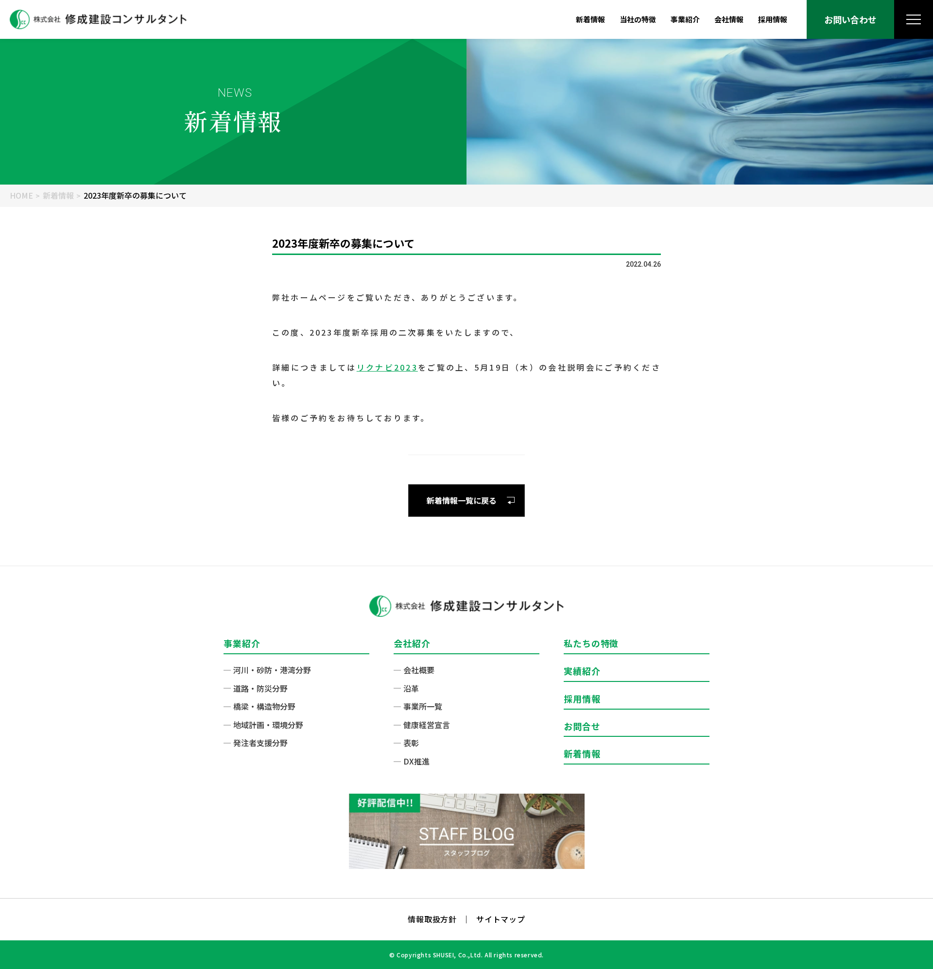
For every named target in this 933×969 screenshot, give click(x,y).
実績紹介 (582, 670)
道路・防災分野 (260, 688)
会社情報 (728, 19)
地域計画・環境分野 (268, 725)
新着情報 (590, 19)
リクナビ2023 (387, 367)
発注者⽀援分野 (260, 742)
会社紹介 (412, 643)
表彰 (411, 742)
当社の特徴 (638, 19)
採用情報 (772, 19)
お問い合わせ (850, 19)
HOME (21, 195)
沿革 (411, 688)
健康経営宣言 (426, 725)
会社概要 (418, 670)
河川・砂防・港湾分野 (272, 670)
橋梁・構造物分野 (264, 706)
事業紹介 (685, 19)
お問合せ (582, 726)
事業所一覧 (422, 706)
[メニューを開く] (913, 19)
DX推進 (416, 761)
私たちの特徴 (591, 643)
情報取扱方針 (432, 919)
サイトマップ (500, 919)
